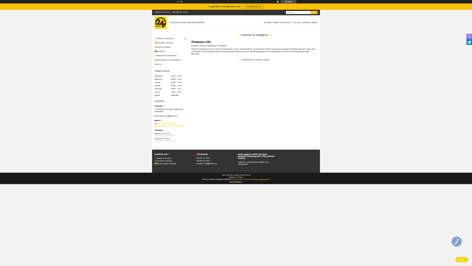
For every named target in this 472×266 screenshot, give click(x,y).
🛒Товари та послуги (164, 38)
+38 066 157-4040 (203, 161)
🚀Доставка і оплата (164, 43)
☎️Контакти (160, 51)
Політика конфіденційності (260, 179)
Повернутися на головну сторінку (256, 60)
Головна (268, 23)
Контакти (306, 23)
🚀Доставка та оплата (163, 161)
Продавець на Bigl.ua (236, 177)
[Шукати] (314, 12)
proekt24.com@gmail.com (167, 116)
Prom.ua (247, 175)
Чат (463, 260)
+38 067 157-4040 (203, 158)
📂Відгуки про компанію (166, 55)
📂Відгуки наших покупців (165, 164)
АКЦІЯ (314, 23)
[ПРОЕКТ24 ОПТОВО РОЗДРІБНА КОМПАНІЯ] (161, 23)
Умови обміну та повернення (168, 60)
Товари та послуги (281, 23)
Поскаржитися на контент (241, 179)
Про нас (297, 23)
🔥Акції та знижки (163, 47)
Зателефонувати (253, 6)
